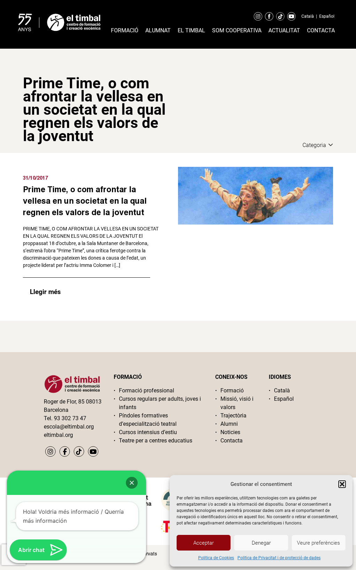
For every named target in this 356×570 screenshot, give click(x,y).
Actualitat (284, 30)
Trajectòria (233, 415)
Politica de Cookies (216, 557)
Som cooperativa (236, 30)
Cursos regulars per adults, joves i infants (160, 403)
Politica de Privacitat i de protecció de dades (279, 557)
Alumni (229, 424)
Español (326, 16)
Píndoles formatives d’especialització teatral (148, 419)
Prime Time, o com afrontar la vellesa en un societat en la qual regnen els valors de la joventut (85, 200)
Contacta (321, 30)
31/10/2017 (35, 178)
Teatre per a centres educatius (155, 440)
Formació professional (146, 390)
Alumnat (158, 30)
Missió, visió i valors (236, 403)
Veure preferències (318, 543)
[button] (342, 484)
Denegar (261, 543)
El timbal (191, 30)
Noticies (230, 432)
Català (307, 16)
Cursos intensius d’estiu (148, 432)
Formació (124, 30)
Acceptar (203, 543)
